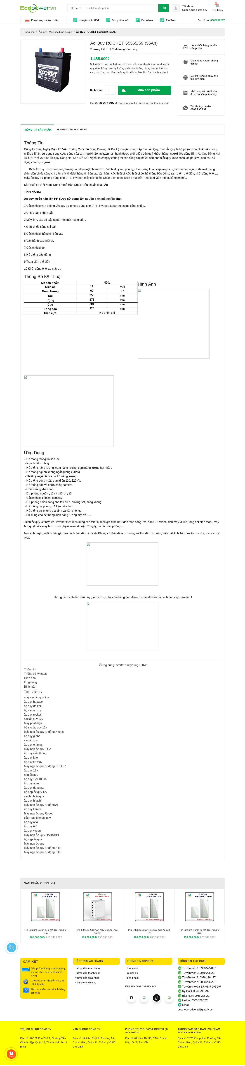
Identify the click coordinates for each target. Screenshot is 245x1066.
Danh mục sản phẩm (45, 20)
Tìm (163, 7)
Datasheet (147, 20)
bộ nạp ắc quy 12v (35, 791)
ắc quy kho (31, 757)
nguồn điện (77, 169)
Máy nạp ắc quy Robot (38, 813)
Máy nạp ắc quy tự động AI (41, 804)
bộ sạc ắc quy (33, 710)
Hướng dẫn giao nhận (87, 977)
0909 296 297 (105, 103)
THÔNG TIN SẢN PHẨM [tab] (37, 129)
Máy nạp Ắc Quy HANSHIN (41, 834)
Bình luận (30, 686)
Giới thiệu (132, 972)
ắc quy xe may (33, 761)
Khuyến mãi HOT (89, 20)
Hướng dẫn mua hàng (87, 968)
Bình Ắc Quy (150, 149)
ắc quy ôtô (30, 826)
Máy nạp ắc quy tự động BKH (43, 852)
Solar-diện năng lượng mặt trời (122, 177)
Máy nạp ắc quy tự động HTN (43, 847)
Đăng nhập (188, 9)
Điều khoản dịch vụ (85, 982)
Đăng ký (202, 9)
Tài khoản (188, 6)
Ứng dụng (30, 682)
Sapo (137, 1059)
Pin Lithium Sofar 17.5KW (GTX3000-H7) (149, 931)
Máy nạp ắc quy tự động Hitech (44, 731)
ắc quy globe (32, 736)
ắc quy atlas (31, 783)
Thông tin (30, 669)
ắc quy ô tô (31, 822)
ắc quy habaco (33, 701)
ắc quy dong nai (34, 787)
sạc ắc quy (31, 740)
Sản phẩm (133, 977)
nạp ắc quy (31, 774)
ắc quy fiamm (32, 809)
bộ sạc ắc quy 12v (35, 727)
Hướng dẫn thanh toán (87, 972)
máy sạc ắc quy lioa (36, 697)
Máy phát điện (33, 723)
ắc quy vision (32, 830)
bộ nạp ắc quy (33, 839)
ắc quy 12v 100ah (35, 779)
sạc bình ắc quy (34, 796)
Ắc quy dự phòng (67, 205)
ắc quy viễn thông (35, 753)
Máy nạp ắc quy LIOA (37, 748)
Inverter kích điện (67, 522)
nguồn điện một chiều (100, 198)
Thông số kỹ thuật (35, 673)
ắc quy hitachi (33, 800)
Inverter (103, 205)
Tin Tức (170, 20)
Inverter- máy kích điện (87, 177)
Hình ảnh (30, 678)
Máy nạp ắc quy (34, 843)
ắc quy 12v (31, 770)
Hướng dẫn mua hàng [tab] (72, 129)
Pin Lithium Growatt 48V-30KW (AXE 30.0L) (97, 931)
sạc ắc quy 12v (33, 718)
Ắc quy (40, 169)
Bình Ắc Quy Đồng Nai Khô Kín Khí (65, 157)
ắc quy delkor (32, 706)
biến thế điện (42, 261)
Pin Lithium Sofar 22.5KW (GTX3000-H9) (45, 931)
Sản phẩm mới (120, 20)
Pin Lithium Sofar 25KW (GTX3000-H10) (200, 931)
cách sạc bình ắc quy (37, 817)
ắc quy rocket (32, 714)
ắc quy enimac (33, 744)
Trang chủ (132, 968)
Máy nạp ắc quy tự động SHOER (45, 766)
